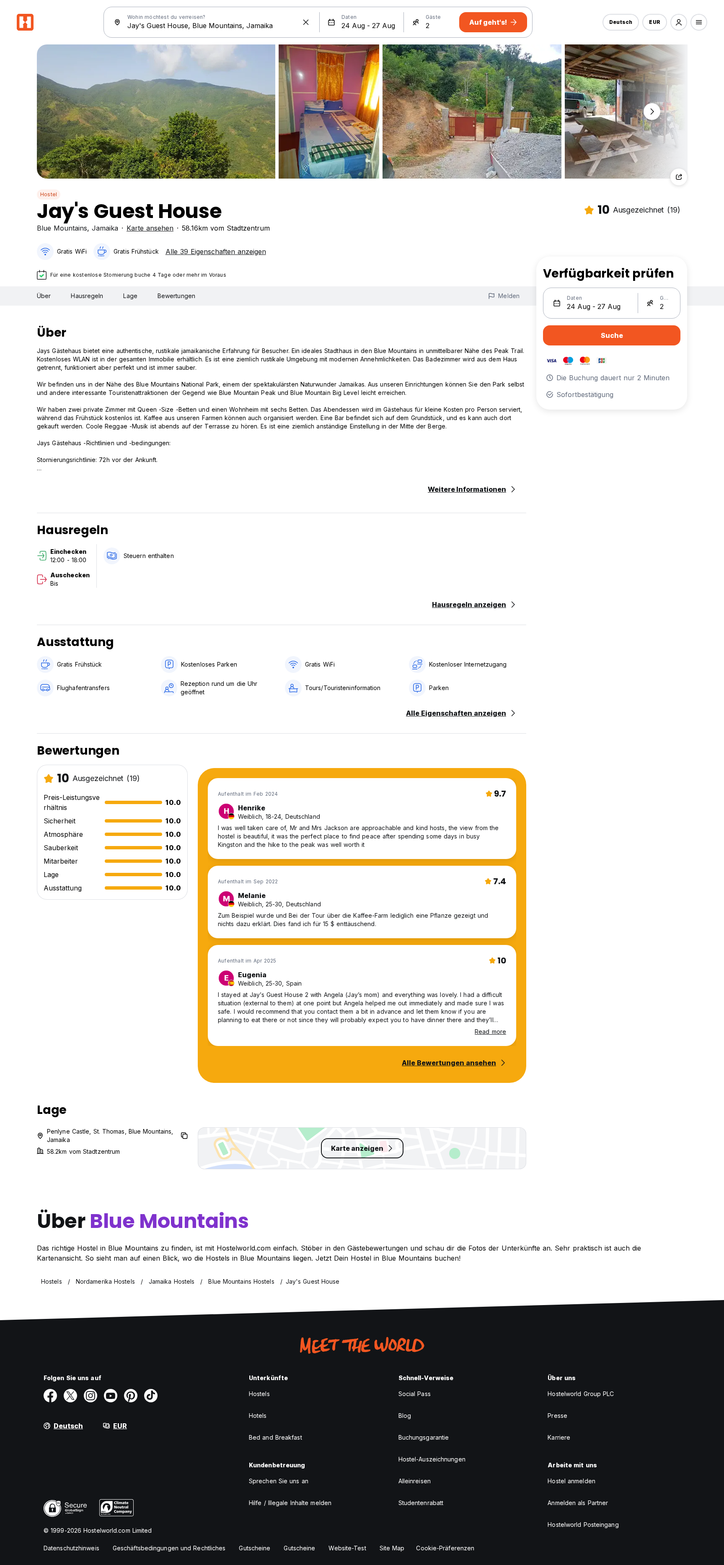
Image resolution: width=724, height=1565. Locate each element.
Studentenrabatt (421, 1502)
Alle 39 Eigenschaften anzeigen (215, 251)
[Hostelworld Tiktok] (151, 1395)
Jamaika (105, 228)
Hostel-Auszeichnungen (431, 1459)
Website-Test (347, 1548)
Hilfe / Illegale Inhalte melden (290, 1502)
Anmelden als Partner (578, 1502)
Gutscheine (254, 1548)
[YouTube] (110, 1395)
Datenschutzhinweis (71, 1548)
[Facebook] (50, 1395)
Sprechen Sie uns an (278, 1481)
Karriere (559, 1437)
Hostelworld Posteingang (583, 1524)
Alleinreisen (414, 1481)
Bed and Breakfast (275, 1437)
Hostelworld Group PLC (581, 1393)
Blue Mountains (62, 228)
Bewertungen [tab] (176, 295)
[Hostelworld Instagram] (90, 1395)
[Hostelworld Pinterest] (130, 1395)
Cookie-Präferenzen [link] (445, 1548)
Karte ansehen (150, 228)
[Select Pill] (678, 22)
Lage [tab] (130, 295)
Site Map (392, 1548)
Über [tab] (44, 295)
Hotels (258, 1415)
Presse (557, 1415)
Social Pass (414, 1393)
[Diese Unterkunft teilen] (678, 177)
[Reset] (306, 22)
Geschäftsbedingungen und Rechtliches (169, 1548)
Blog (404, 1415)
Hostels (259, 1393)
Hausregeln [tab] (87, 295)
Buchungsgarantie (423, 1437)
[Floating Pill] (652, 111)
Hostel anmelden (571, 1481)
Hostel (48, 194)
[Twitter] (70, 1395)
